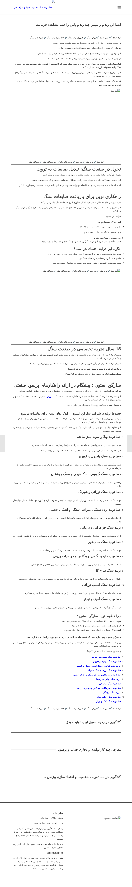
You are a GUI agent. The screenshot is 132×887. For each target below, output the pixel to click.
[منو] (119, 7)
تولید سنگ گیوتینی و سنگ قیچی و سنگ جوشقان (99, 665)
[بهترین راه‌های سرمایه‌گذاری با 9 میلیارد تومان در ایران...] (129, 443)
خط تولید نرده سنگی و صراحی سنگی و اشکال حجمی (97, 674)
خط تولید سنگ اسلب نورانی (108, 696)
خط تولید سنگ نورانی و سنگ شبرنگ (104, 670)
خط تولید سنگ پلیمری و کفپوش (107, 661)
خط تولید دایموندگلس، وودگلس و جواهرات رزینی (99, 688)
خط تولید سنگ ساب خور (110, 683)
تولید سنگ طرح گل (112, 692)
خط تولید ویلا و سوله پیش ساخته (106, 656)
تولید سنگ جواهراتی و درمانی (107, 679)
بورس (49, 396)
